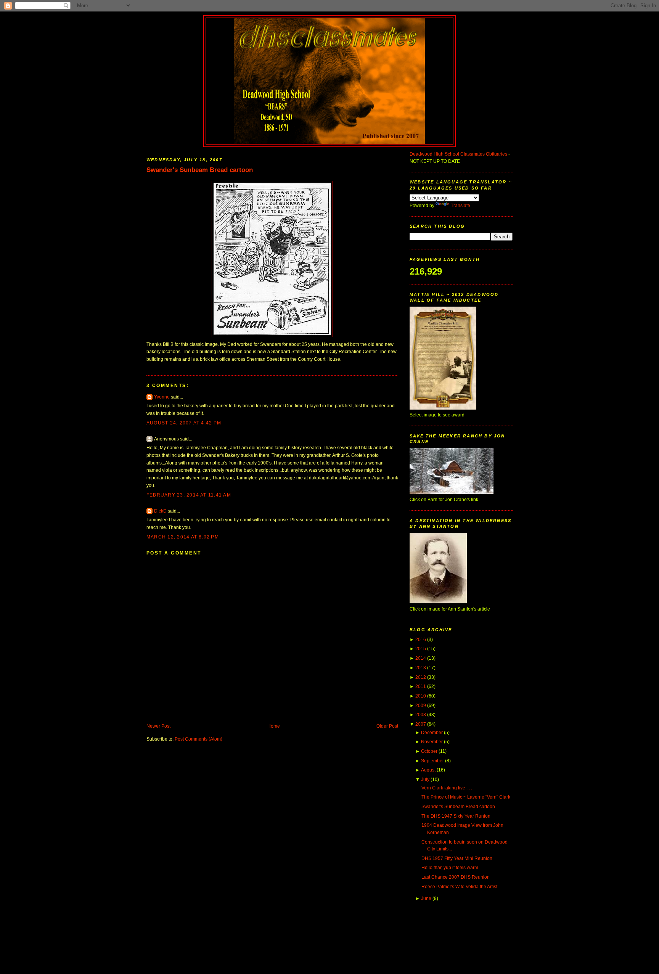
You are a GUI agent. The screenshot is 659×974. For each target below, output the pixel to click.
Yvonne (162, 397)
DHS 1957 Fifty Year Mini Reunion (456, 858)
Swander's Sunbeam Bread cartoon (199, 170)
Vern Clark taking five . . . (446, 788)
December (432, 732)
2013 (420, 667)
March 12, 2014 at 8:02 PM (182, 537)
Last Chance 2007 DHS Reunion (455, 877)
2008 (420, 714)
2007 (420, 724)
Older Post (387, 726)
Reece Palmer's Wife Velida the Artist (459, 886)
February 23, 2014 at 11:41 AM (188, 495)
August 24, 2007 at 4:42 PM (183, 423)
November (432, 741)
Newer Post (158, 726)
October (429, 751)
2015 (420, 648)
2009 (420, 705)
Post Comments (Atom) (198, 739)
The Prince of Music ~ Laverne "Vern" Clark (465, 797)
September (432, 760)
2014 (420, 658)
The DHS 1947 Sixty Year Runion (455, 816)
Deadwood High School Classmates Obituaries (458, 154)
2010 (420, 696)
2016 (420, 639)
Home (273, 726)
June (426, 898)
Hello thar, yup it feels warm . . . (453, 867)
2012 (420, 677)
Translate (460, 205)
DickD (160, 511)
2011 (420, 686)
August (428, 770)
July (425, 779)
